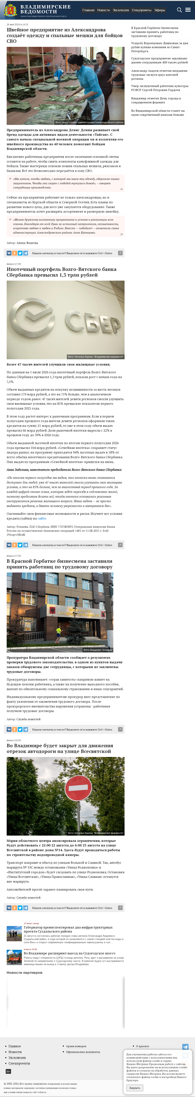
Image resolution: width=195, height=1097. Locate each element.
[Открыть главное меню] (188, 12)
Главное (88, 10)
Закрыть (134, 1088)
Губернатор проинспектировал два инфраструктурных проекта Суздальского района (68, 929)
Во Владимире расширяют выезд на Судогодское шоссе (69, 953)
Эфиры (159, 10)
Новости (103, 10)
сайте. (42, 518)
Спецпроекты (141, 10)
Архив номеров (76, 1046)
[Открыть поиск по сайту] (180, 12)
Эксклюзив (121, 10)
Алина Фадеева (27, 243)
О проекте (142, 1046)
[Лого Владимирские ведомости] (37, 10)
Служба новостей (29, 719)
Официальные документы (83, 1052)
